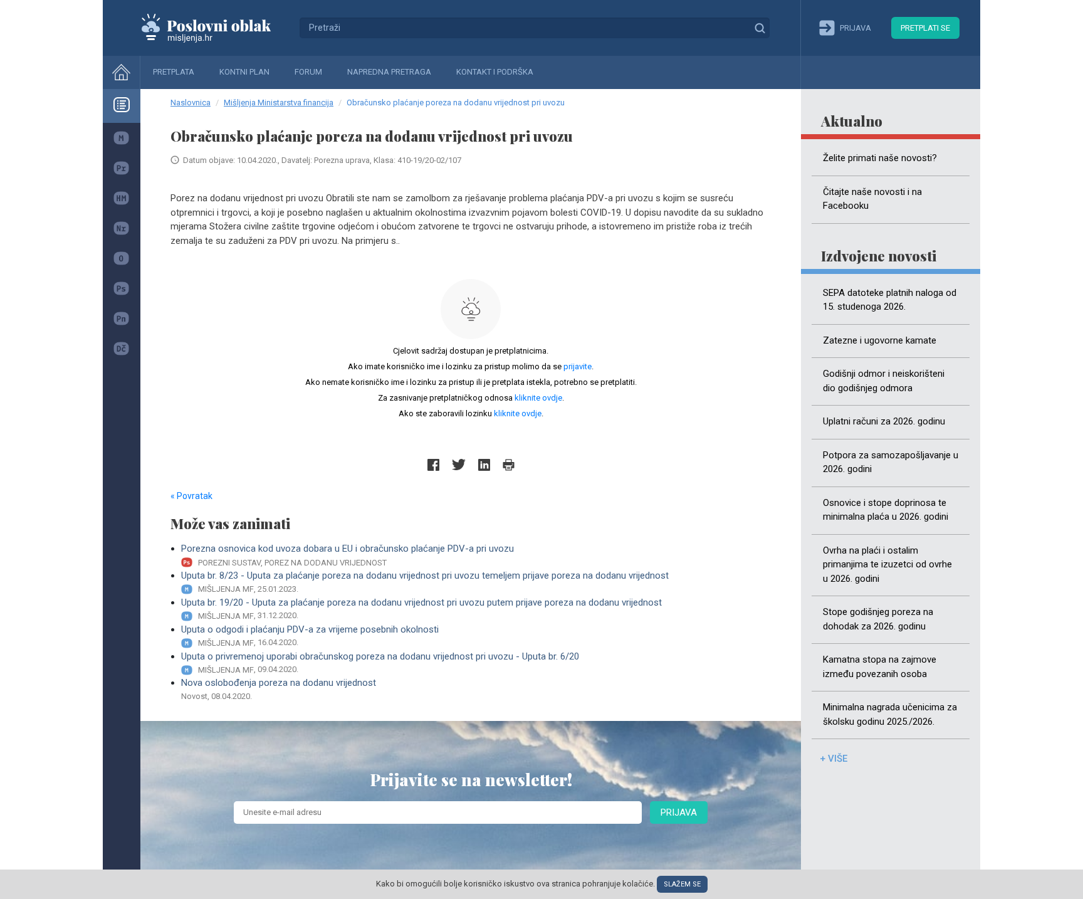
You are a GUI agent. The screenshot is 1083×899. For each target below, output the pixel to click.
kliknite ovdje (538, 397)
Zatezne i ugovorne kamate (879, 340)
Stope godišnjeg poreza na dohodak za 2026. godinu (878, 619)
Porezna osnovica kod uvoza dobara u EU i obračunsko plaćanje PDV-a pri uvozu (347, 555)
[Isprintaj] (509, 465)
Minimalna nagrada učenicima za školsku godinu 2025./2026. (890, 714)
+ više (833, 758)
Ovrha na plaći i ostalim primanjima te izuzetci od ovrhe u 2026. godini (887, 564)
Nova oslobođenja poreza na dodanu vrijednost (278, 689)
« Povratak (191, 496)
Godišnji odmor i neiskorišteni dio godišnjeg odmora (883, 381)
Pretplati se (925, 28)
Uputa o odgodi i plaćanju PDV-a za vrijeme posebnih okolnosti (310, 636)
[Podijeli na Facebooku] (433, 465)
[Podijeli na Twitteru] (459, 465)
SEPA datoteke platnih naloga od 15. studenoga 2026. (889, 300)
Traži (760, 28)
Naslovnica (190, 102)
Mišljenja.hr (215, 28)
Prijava (679, 812)
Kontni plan (244, 71)
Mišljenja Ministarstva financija (278, 102)
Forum (308, 71)
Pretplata (173, 71)
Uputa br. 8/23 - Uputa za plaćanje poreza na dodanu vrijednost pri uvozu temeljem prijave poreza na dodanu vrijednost (425, 582)
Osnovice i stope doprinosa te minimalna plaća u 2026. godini (885, 510)
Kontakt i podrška (494, 71)
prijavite (577, 366)
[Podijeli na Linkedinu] (484, 465)
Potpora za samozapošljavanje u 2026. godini (890, 462)
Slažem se (682, 884)
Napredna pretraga (389, 71)
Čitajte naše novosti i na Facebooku (872, 199)
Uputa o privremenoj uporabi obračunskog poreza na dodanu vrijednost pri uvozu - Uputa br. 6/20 (380, 663)
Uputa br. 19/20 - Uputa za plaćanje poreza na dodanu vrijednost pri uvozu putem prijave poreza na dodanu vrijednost (421, 609)
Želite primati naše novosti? (880, 158)
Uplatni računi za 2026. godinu (884, 421)
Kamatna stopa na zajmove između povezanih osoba (879, 667)
